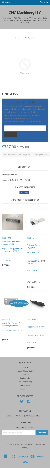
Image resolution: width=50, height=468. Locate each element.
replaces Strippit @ (35, 335)
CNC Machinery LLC (25, 12)
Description (24, 167)
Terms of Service (25, 385)
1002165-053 (33, 342)
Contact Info (25, 378)
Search (25, 367)
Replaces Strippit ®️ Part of (36, 262)
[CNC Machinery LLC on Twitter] (22, 402)
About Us (25, 375)
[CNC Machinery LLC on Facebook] (28, 402)
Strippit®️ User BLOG (25, 371)
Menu (7, 2)
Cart (46, 2)
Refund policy (25, 389)
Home (16, 38)
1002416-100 (33, 270)
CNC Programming (25, 382)
